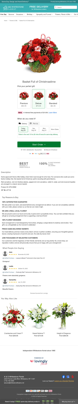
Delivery (24, 124)
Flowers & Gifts (13, 20)
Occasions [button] (19, 14)
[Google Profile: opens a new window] (68, 376)
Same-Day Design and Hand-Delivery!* (15, 1)
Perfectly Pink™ (20, 272)
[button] (72, 395)
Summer (11, 14)
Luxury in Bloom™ (21, 258)
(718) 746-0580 (9, 381)
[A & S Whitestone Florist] (13, 7)
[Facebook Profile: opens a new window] (63, 376)
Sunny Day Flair (20, 286)
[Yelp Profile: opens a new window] (72, 376)
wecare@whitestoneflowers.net (14, 383)
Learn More (53, 112)
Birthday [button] (30, 14)
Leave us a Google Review (64, 381)
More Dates (55, 129)
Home (5, 20)
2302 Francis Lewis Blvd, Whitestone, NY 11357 (19, 379)
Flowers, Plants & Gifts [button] (62, 14)
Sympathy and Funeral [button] (44, 14)
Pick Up (35, 123)
